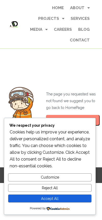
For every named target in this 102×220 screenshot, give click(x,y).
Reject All (50, 188)
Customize (50, 177)
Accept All (50, 199)
